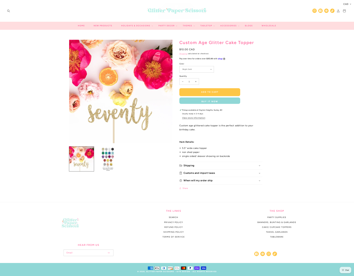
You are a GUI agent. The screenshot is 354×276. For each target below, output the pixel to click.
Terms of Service (173, 237)
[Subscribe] (108, 253)
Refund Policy (173, 227)
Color (181, 64)
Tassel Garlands (277, 232)
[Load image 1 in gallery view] (81, 159)
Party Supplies (276, 217)
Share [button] (185, 188)
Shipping (183, 54)
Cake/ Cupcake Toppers (277, 227)
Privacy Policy (173, 222)
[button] (9, 11)
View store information (193, 118)
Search (173, 217)
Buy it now (209, 101)
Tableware (277, 237)
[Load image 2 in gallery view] (107, 159)
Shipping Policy (173, 232)
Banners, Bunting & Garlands (276, 222)
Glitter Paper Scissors (160, 271)
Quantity (183, 76)
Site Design (183, 271)
